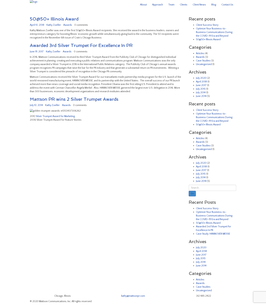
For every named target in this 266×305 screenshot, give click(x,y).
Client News (199, 4)
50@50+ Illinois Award (54, 19)
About (143, 4)
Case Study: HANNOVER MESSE (213, 233)
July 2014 (201, 92)
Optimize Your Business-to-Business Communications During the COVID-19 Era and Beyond (214, 32)
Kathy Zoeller (54, 25)
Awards (67, 25)
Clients (183, 4)
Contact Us (227, 4)
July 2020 (201, 78)
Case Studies (203, 60)
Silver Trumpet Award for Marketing (55, 116)
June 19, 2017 (37, 51)
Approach (157, 4)
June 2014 (201, 96)
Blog (213, 4)
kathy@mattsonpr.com (133, 295)
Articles (200, 53)
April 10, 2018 (37, 25)
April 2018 (201, 81)
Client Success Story (207, 25)
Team (171, 4)
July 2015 (201, 88)
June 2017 (201, 85)
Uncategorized (204, 64)
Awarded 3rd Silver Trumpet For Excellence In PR (81, 45)
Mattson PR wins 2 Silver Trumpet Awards (74, 99)
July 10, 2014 (36, 105)
